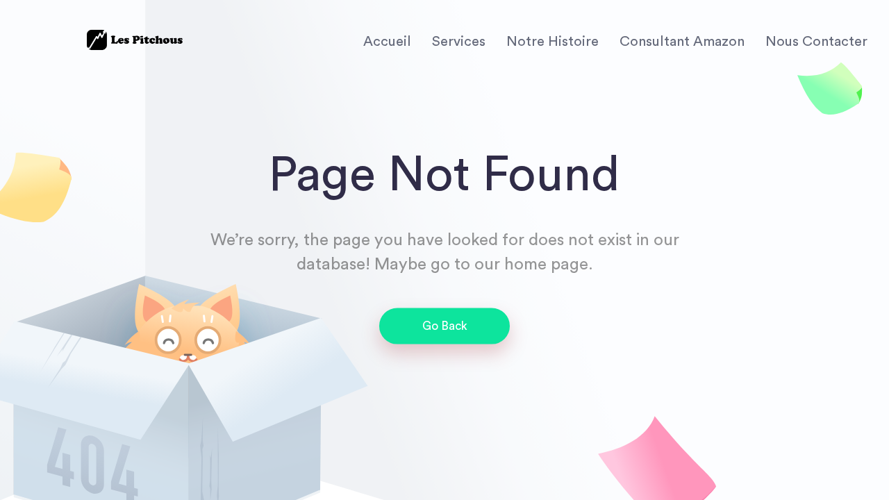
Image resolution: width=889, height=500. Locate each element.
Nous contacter (816, 42)
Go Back (444, 326)
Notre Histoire (552, 42)
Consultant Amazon (682, 42)
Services (458, 42)
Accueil (387, 42)
